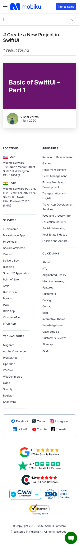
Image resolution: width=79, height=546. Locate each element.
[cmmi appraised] (25, 494)
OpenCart (9, 364)
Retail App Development (57, 157)
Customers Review (54, 338)
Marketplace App (14, 235)
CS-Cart (8, 370)
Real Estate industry (54, 234)
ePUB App (9, 323)
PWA (6, 304)
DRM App (9, 311)
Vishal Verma (29, 117)
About (46, 262)
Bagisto (7, 395)
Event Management (54, 176)
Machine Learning (53, 281)
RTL (44, 268)
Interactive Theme (53, 319)
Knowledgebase (52, 325)
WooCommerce (12, 376)
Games (46, 163)
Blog (45, 312)
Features (47, 287)
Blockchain (10, 292)
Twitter (41, 421)
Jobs (45, 350)
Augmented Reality (54, 274)
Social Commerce (14, 247)
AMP (6, 285)
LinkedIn (23, 429)
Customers (49, 293)
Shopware (9, 401)
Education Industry (54, 221)
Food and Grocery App (56, 215)
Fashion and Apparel (55, 240)
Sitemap (47, 344)
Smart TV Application (16, 273)
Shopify (8, 389)
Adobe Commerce (14, 351)
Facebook (22, 421)
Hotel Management (54, 169)
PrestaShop (10, 357)
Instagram (61, 421)
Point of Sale (11, 279)
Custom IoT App (13, 317)
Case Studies (50, 331)
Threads (61, 429)
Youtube (42, 429)
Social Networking (53, 228)
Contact (47, 306)
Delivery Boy (11, 260)
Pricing (46, 300)
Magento (8, 345)
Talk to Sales (66, 6)
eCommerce (10, 229)
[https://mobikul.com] (26, 6)
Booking (8, 298)
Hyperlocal (9, 241)
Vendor (7, 254)
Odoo (6, 382)
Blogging (8, 266)
